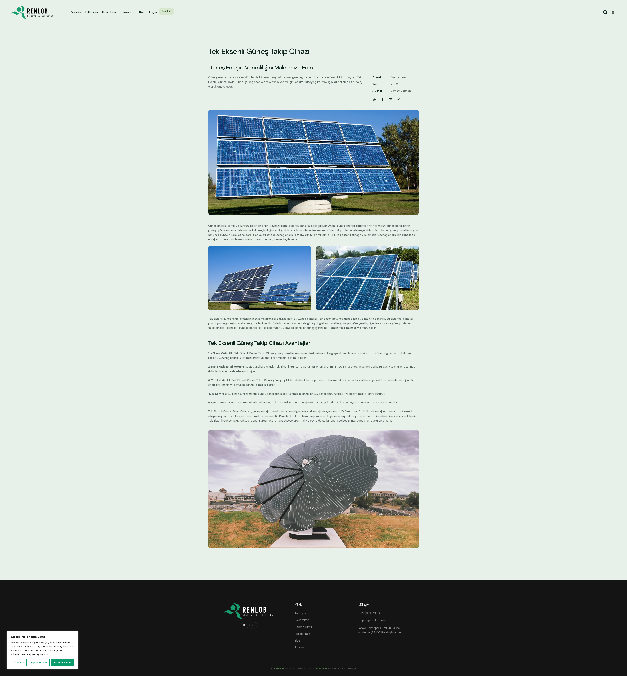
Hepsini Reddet (39, 662)
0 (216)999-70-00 (369, 613)
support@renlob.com (372, 620)
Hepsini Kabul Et (62, 662)
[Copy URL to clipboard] (398, 99)
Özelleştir (19, 662)
